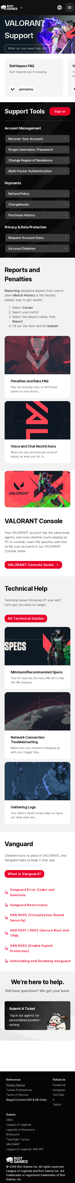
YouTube (58, 1094)
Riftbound (12, 1134)
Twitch (57, 1104)
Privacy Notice (15, 1085)
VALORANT (13, 1144)
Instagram (59, 1090)
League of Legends (18, 1124)
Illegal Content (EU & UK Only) (26, 1099)
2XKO (9, 1119)
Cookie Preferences (19, 1090)
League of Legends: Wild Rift (25, 1149)
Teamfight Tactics (18, 1139)
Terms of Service (17, 1094)
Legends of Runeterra (20, 1129)
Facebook (59, 1085)
